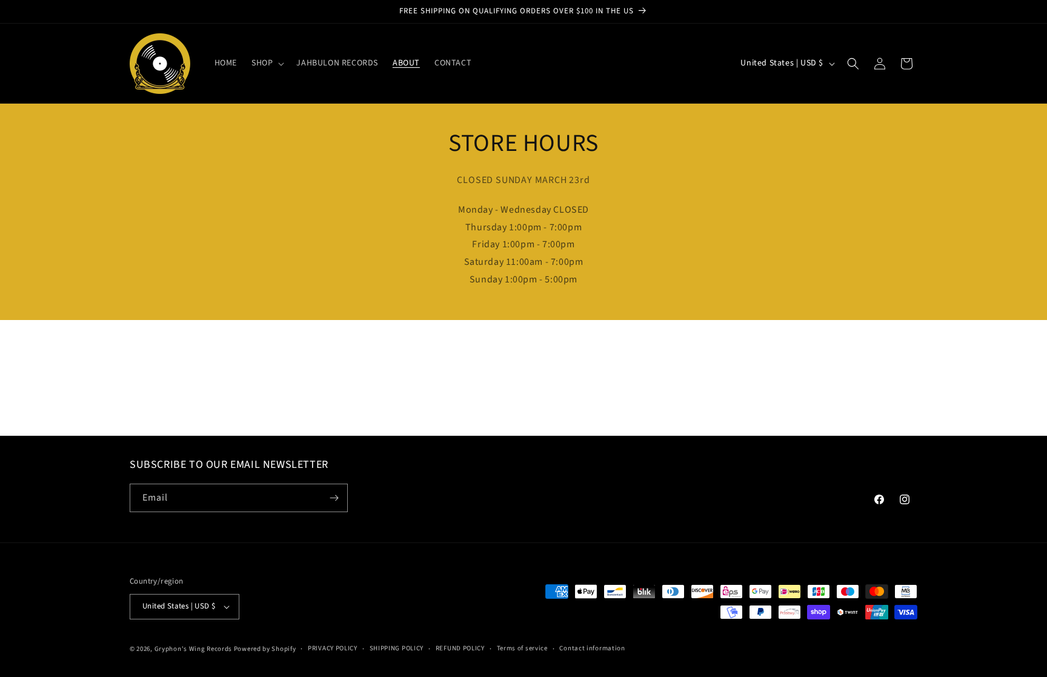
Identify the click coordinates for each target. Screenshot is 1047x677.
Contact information (592, 648)
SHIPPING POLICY (397, 648)
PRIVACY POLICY (332, 648)
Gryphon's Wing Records (193, 648)
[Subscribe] (334, 498)
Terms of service (522, 648)
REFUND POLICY (460, 648)
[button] (266, 63)
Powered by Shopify (265, 648)
